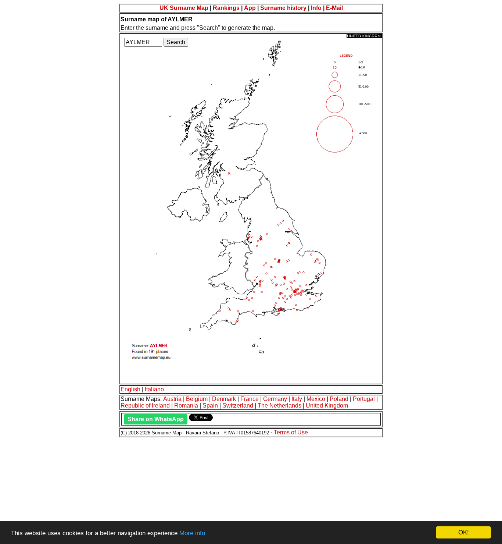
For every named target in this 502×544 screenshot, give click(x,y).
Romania (186, 405)
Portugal (364, 399)
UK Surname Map (183, 8)
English (130, 389)
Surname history (283, 8)
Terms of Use (291, 432)
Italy (296, 399)
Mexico (315, 399)
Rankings (226, 8)
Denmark (224, 399)
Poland (339, 399)
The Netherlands (279, 405)
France (249, 399)
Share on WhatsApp (156, 419)
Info (316, 8)
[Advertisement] (223, 489)
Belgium (197, 399)
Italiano (154, 389)
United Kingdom (327, 405)
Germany (275, 399)
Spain (210, 405)
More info (192, 533)
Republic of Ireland (145, 405)
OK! (463, 532)
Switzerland (237, 405)
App (250, 8)
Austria (172, 399)
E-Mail (334, 8)
